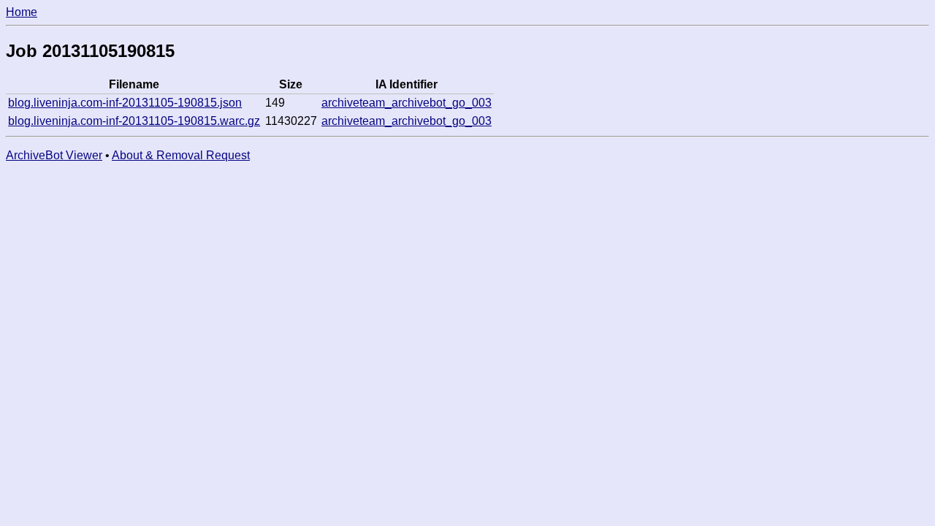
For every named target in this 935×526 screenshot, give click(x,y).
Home (21, 12)
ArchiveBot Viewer (54, 155)
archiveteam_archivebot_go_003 (406, 102)
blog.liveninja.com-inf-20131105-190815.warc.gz (134, 121)
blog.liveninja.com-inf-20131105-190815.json (125, 102)
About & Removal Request (181, 155)
